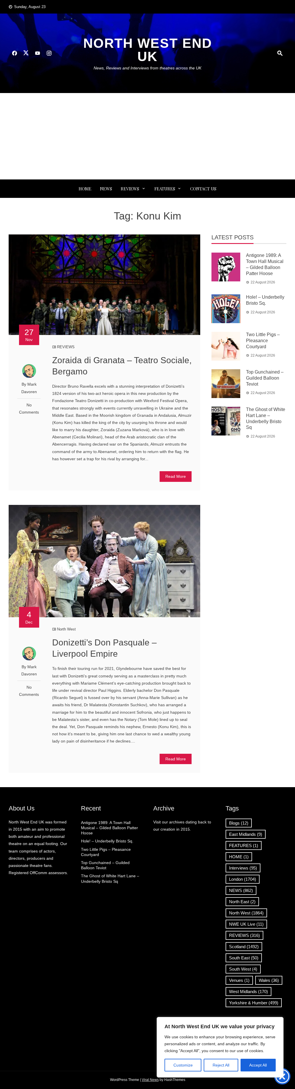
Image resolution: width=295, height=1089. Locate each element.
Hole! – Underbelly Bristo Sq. (107, 841)
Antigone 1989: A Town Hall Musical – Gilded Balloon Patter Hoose (109, 827)
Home (85, 189)
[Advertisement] (147, 136)
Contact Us (203, 189)
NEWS (106, 189)
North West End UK (147, 50)
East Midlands (245, 834)
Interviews (243, 867)
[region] (220, 1047)
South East (243, 957)
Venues (239, 980)
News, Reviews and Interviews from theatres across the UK (147, 68)
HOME (239, 856)
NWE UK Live (246, 924)
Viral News (150, 1080)
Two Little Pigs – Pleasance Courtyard (263, 340)
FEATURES (164, 189)
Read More (175, 476)
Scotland (244, 946)
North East (242, 901)
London (242, 879)
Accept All (258, 1065)
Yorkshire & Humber (253, 1002)
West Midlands (248, 991)
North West (66, 629)
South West (243, 969)
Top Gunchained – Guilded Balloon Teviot (264, 378)
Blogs (238, 823)
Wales (269, 980)
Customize (183, 1065)
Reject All (221, 1065)
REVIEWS (130, 189)
